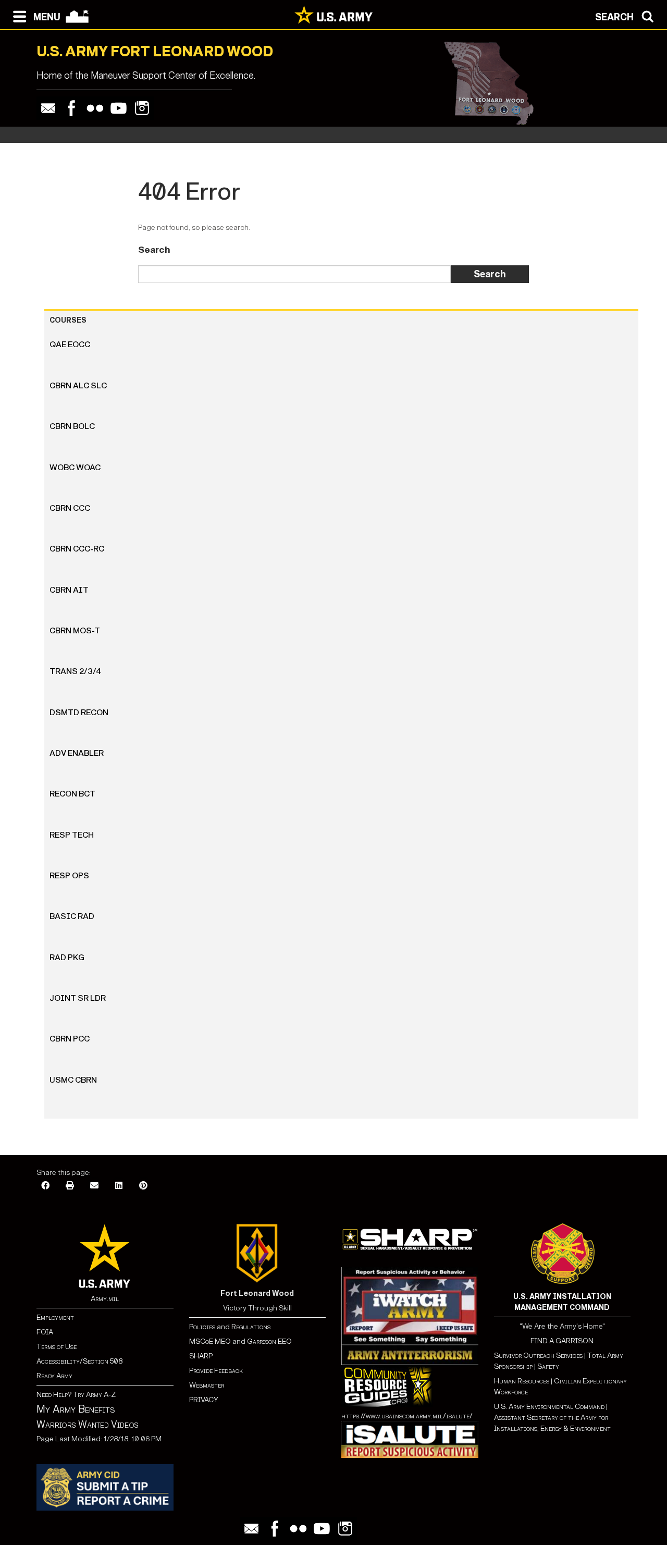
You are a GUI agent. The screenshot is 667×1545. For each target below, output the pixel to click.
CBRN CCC (70, 508)
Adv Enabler (77, 753)
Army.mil (105, 1298)
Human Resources (521, 1381)
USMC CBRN (73, 1080)
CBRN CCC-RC (77, 549)
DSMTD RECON (79, 712)
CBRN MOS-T (75, 630)
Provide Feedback (216, 1370)
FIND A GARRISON (562, 1340)
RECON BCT (72, 794)
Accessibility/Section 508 (79, 1361)
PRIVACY (203, 1399)
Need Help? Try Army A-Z (76, 1394)
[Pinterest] (143, 1186)
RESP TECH (72, 835)
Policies (203, 1326)
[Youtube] (118, 108)
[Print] (70, 1186)
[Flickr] (95, 108)
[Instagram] (142, 108)
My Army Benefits (75, 1409)
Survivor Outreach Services (538, 1355)
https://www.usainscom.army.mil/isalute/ (407, 1416)
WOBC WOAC (75, 467)
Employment (55, 1317)
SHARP (201, 1356)
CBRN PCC (70, 1039)
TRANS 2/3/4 (75, 671)
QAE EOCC (70, 344)
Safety (548, 1366)
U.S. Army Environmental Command (549, 1406)
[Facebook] (71, 108)
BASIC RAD (72, 916)
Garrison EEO (269, 1341)
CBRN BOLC (72, 426)
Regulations (250, 1326)
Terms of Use (56, 1346)
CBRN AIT (69, 590)
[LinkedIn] (119, 1186)
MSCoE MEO (210, 1341)
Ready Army (54, 1375)
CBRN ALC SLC (78, 385)
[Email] (48, 108)
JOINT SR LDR (78, 998)
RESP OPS (69, 875)
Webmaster (206, 1385)
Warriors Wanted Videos (87, 1424)
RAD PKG (67, 957)
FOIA (44, 1332)
